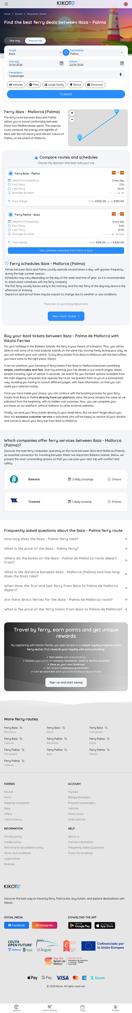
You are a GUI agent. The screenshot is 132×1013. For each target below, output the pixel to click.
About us (73, 836)
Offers (8, 814)
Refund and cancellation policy (23, 847)
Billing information (79, 797)
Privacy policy (13, 836)
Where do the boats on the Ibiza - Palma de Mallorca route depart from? (60, 560)
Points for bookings (80, 853)
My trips (73, 792)
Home (7, 14)
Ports (7, 797)
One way (14, 40)
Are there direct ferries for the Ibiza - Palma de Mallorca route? (58, 599)
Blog (7, 808)
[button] (6, 4)
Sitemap (9, 864)
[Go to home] (66, 4)
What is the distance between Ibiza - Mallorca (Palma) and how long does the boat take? (62, 574)
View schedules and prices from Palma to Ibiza (66, 250)
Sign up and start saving (66, 682)
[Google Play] (80, 925)
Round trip (35, 40)
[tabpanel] (66, 309)
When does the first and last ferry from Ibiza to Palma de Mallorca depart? (61, 588)
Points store (75, 814)
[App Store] (104, 925)
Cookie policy (12, 842)
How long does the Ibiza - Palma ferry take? (41, 539)
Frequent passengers (81, 803)
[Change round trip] (66, 52)
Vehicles (73, 808)
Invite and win (76, 819)
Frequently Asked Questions (86, 847)
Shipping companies (16, 803)
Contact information (80, 842)
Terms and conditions (17, 853)
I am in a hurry (13, 819)
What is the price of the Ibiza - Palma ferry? (41, 548)
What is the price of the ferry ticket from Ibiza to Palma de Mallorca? (63, 609)
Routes (18, 14)
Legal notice (12, 858)
